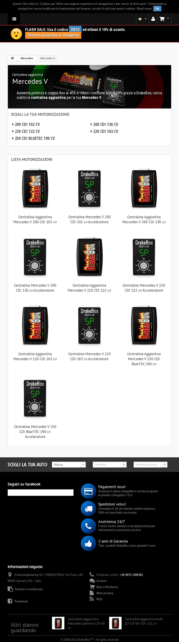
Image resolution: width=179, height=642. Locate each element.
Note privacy (104, 593)
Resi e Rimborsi (107, 587)
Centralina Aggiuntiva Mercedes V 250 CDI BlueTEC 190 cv (144, 358)
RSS (99, 599)
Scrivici (101, 581)
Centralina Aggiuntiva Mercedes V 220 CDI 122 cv (89, 288)
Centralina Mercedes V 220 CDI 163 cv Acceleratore (89, 356)
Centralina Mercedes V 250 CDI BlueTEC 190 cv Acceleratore (35, 431)
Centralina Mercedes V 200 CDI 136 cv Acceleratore (35, 288)
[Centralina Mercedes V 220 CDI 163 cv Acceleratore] (89, 324)
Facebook (21, 601)
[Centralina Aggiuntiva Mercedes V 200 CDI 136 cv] (144, 188)
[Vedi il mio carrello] (164, 19)
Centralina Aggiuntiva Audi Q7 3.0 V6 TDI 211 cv (143, 621)
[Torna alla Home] (12, 58)
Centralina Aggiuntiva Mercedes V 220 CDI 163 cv (35, 356)
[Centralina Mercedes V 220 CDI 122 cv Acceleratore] (144, 256)
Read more (144, 8)
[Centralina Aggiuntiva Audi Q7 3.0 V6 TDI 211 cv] (115, 623)
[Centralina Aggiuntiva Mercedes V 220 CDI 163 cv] (35, 324)
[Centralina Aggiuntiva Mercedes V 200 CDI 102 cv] (35, 188)
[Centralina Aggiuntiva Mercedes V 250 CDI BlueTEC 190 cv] (144, 324)
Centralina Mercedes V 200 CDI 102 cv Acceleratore (89, 219)
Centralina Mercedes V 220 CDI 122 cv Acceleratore (144, 288)
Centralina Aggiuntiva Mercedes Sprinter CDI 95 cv (86, 623)
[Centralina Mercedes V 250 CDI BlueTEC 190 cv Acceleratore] (35, 397)
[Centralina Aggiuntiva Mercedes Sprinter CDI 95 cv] (58, 623)
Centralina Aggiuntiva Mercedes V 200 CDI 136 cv (144, 219)
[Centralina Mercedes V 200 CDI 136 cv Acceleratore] (35, 256)
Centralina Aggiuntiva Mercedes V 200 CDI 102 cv (35, 219)
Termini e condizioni (29, 589)
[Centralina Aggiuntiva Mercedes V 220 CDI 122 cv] (89, 256)
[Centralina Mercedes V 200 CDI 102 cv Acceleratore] (89, 188)
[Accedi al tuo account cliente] (153, 19)
